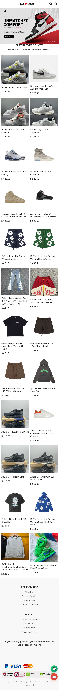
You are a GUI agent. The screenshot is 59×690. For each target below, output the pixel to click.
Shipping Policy (29, 632)
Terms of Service (29, 604)
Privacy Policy (29, 627)
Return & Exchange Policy (29, 619)
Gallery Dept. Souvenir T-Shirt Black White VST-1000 (14, 346)
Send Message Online (29, 644)
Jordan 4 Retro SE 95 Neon (14, 87)
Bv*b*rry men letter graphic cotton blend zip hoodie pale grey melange (14, 567)
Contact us (29, 600)
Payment (29, 623)
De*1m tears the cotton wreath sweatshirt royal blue (42, 522)
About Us (29, 592)
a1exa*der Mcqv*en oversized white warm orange (41, 433)
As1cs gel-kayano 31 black (15, 431)
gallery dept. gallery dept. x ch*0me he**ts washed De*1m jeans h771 (14, 301)
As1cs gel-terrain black (13, 476)
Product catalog (29, 596)
